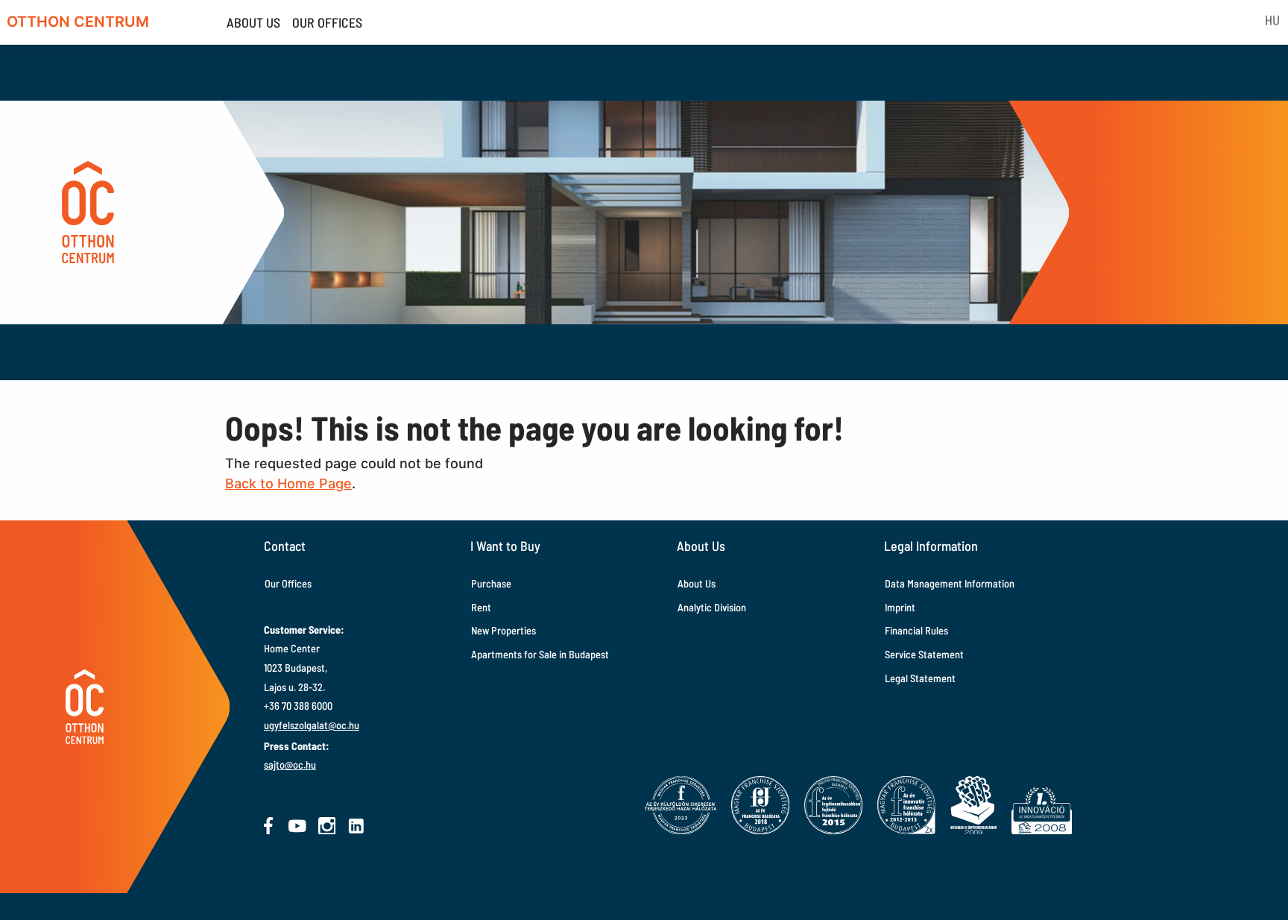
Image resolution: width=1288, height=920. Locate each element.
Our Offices (288, 583)
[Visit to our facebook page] (268, 826)
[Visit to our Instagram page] (327, 826)
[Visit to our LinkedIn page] (356, 826)
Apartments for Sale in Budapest (540, 654)
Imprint (900, 607)
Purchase (491, 583)
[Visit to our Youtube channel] (297, 826)
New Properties (503, 630)
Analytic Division (712, 607)
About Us (697, 583)
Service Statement (924, 654)
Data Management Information (949, 583)
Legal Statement (920, 678)
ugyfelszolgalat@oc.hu (311, 725)
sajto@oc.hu (290, 764)
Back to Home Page (288, 483)
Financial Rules (916, 630)
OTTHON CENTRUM (78, 22)
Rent (481, 607)
